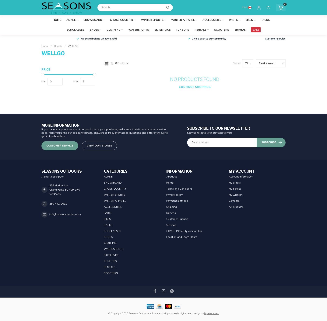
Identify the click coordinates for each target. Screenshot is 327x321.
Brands (240, 30)
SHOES (94, 30)
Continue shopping (195, 87)
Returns (171, 213)
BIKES (249, 20)
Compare (234, 201)
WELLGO (73, 46)
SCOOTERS (221, 30)
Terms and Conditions (179, 189)
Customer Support (177, 219)
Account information (241, 176)
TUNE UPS (182, 30)
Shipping (171, 207)
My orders (235, 183)
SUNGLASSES (75, 30)
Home (57, 20)
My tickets (235, 189)
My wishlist (235, 195)
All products (236, 207)
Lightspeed (171, 313)
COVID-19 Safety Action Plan (184, 231)
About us (171, 176)
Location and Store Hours (181, 237)
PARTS (233, 20)
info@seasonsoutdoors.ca (65, 214)
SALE (256, 30)
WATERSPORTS (138, 30)
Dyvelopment (211, 313)
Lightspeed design (190, 313)
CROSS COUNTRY (121, 20)
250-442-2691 (58, 203)
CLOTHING (114, 30)
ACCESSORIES (211, 20)
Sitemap (171, 225)
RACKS (265, 20)
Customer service (275, 38)
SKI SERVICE (162, 30)
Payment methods (177, 201)
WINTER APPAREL (183, 20)
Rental (170, 183)
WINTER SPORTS (152, 20)
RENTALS (200, 30)
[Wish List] (268, 7)
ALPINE (71, 20)
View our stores (99, 145)
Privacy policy (174, 195)
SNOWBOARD (92, 20)
